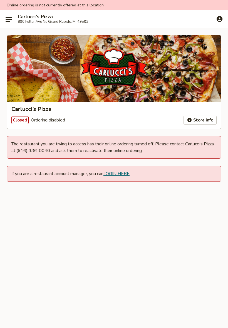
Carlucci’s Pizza (35, 17)
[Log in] (219, 19)
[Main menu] (9, 19)
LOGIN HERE (116, 174)
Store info (202, 120)
